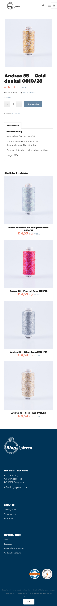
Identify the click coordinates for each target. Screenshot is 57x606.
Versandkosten (29, 92)
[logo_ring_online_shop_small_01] (23, 5)
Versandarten (10, 514)
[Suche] (41, 5)
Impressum (8, 544)
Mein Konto (9, 518)
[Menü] (49, 5)
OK (29, 601)
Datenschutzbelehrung (14, 548)
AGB (6, 539)
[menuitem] (41, 5)
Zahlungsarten (10, 509)
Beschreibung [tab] (13, 125)
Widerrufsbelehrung (12, 553)
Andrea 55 (16, 113)
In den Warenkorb (33, 104)
